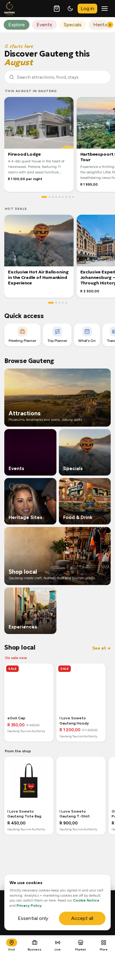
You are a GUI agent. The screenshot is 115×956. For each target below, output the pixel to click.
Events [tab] (44, 25)
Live (58, 949)
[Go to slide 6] (63, 197)
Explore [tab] (16, 25)
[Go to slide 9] (73, 197)
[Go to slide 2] (49, 197)
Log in (87, 8)
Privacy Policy (29, 905)
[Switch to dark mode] (70, 8)
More (104, 949)
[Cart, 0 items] (57, 8)
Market (80, 949)
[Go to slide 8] (70, 197)
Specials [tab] (73, 25)
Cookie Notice (86, 900)
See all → (101, 648)
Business (34, 949)
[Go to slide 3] (53, 197)
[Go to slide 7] (66, 197)
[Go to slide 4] (56, 197)
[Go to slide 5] (59, 197)
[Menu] (104, 8)
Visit (11, 949)
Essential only (33, 918)
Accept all (82, 918)
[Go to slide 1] (44, 197)
